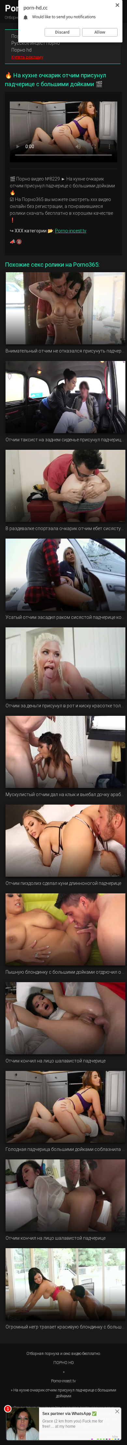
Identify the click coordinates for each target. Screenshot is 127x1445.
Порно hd (21, 50)
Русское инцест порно (35, 43)
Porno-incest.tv (70, 230)
